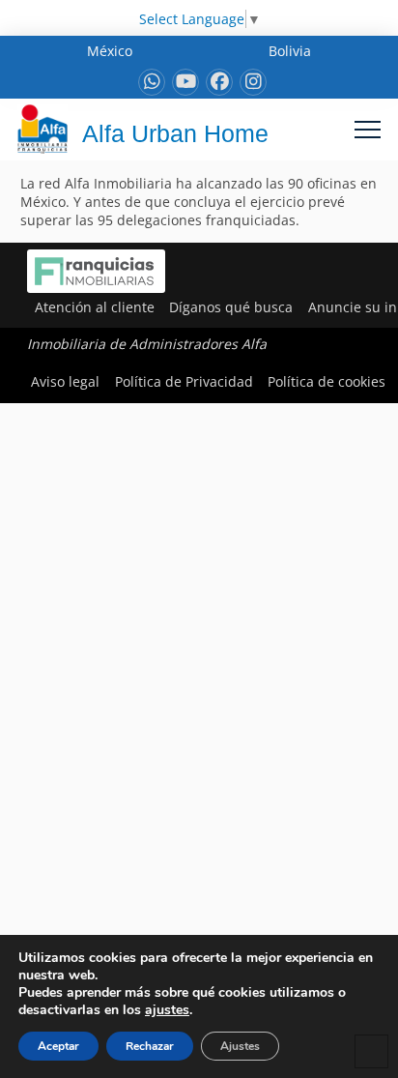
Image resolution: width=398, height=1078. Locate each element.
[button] (368, 129)
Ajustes (240, 1046)
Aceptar (58, 1046)
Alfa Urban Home (175, 133)
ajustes (167, 1010)
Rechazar (150, 1046)
